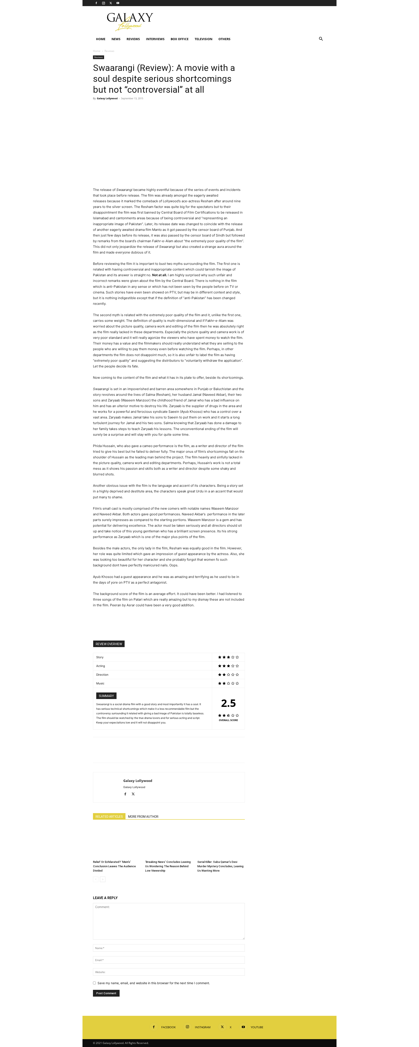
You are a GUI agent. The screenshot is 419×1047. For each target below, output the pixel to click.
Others (224, 39)
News (116, 39)
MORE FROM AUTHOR (143, 816)
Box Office (180, 39)
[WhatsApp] (127, 108)
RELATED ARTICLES (109, 816)
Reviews (133, 39)
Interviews (155, 39)
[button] (321, 39)
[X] (110, 3)
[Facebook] (96, 3)
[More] (137, 108)
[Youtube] (118, 3)
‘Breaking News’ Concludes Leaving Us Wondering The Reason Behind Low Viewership (168, 866)
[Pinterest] (117, 108)
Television (203, 39)
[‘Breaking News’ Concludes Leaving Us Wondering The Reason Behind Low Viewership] (169, 842)
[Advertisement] (246, 22)
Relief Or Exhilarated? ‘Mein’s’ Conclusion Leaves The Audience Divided (114, 866)
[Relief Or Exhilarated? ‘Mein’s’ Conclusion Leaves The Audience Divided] (117, 842)
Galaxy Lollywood (107, 98)
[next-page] (102, 879)
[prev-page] (95, 879)
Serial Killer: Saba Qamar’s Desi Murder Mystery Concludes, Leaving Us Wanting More (220, 866)
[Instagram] (103, 3)
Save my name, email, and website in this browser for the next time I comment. (154, 983)
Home (100, 39)
